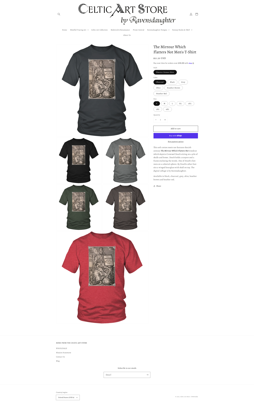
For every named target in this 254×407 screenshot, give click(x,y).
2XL (189, 103)
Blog (58, 361)
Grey (183, 82)
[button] (59, 14)
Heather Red (161, 93)
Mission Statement (63, 352)
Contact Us (60, 357)
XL (180, 103)
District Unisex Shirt (165, 72)
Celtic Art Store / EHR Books (189, 396)
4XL (167, 109)
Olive (158, 88)
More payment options (175, 141)
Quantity (156, 115)
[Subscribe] (147, 375)
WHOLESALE (61, 348)
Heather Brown (173, 88)
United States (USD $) (66, 397)
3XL (157, 109)
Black (172, 82)
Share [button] (158, 186)
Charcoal (160, 82)
